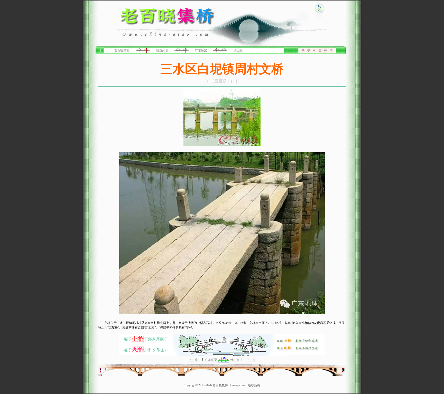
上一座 (193, 360)
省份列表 (162, 50)
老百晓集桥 (122, 50)
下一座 (251, 360)
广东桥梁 (201, 50)
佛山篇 (238, 50)
